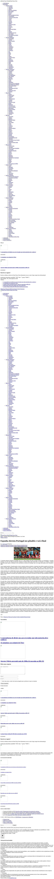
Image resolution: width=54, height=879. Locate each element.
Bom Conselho (11, 41)
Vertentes (10, 91)
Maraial (10, 129)
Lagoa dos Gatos (11, 24)
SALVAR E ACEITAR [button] (5, 876)
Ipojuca (10, 154)
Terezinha (10, 65)
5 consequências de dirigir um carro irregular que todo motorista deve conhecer (18, 252)
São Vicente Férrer (12, 85)
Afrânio (10, 229)
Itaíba (9, 52)
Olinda (9, 160)
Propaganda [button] (3, 863)
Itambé (9, 103)
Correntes (10, 49)
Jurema (9, 56)
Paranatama (10, 61)
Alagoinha (10, 8)
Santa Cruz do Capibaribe (13, 83)
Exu (9, 188)
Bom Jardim (11, 70)
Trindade (10, 196)
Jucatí (9, 54)
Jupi (9, 55)
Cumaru (10, 72)
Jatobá (9, 181)
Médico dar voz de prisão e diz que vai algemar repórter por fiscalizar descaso (28, 813)
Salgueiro (10, 169)
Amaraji (10, 117)
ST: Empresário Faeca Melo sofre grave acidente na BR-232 (18, 814)
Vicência (10, 114)
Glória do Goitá (11, 102)
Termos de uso (6, 819)
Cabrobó (10, 230)
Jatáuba (10, 23)
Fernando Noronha (12, 150)
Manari (9, 204)
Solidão (10, 223)
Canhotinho (10, 46)
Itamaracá (10, 155)
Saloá (9, 63)
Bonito (9, 13)
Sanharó (10, 31)
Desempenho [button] (3, 853)
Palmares (10, 130)
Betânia (10, 200)
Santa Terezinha (11, 220)
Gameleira (10, 125)
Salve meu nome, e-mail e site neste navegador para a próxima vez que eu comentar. (19, 681)
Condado (10, 100)
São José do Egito (12, 221)
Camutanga (10, 96)
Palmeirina (10, 59)
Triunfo (10, 226)
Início (2, 536)
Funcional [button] (3, 848)
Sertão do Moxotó (9, 197)
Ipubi (9, 190)
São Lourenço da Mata (13, 163)
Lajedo (9, 58)
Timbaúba (10, 111)
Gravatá (10, 21)
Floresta (10, 179)
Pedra (9, 62)
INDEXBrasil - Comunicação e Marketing (24, 817)
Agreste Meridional (10, 37)
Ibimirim (10, 202)
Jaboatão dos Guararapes (13, 157)
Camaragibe (10, 149)
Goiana (9, 151)
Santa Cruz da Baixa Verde (14, 219)
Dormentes (10, 232)
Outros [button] (2, 868)
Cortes (9, 123)
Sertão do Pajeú (9, 207)
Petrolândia (10, 182)
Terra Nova (10, 173)
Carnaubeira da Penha (13, 177)
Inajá (9, 203)
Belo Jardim (10, 11)
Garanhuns (10, 50)
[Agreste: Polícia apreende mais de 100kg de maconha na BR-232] (4, 265)
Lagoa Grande (11, 233)
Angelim (10, 39)
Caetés (9, 44)
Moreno (10, 158)
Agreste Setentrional (10, 69)
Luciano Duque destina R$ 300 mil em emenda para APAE (15, 286)
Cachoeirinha (11, 16)
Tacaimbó (10, 36)
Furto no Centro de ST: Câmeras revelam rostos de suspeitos (27, 812)
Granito (10, 189)
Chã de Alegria (11, 98)
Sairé (9, 30)
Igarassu (10, 153)
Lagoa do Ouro (11, 57)
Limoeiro (10, 77)
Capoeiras (10, 48)
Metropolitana (9, 144)
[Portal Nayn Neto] (9, 290)
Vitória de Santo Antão (13, 142)
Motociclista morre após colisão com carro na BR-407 (14, 285)
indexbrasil (5, 544)
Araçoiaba (10, 147)
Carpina (10, 97)
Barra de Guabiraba (12, 10)
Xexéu (9, 143)
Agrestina (10, 6)
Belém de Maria (11, 120)
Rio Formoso (11, 136)
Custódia (10, 201)
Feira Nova (10, 74)
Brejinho (10, 209)
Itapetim (10, 216)
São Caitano (11, 34)
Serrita (9, 171)
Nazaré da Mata (11, 109)
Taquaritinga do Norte (13, 88)
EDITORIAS (6, 3)
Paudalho (10, 110)
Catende (10, 121)
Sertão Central (9, 164)
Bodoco (10, 187)
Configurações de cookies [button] (6, 833)
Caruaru (10, 18)
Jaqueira (10, 127)
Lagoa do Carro (11, 105)
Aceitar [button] (13, 833)
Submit (14, 825)
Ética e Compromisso (7, 821)
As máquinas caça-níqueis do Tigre (8, 257)
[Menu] (1, 291)
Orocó (9, 234)
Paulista (10, 161)
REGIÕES (5, 4)
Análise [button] (2, 858)
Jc (3, 814)
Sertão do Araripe (9, 184)
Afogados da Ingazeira (13, 208)
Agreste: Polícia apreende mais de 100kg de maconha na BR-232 (15, 267)
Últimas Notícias (4, 537)
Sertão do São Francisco (11, 228)
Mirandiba (10, 167)
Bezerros (10, 12)
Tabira (9, 224)
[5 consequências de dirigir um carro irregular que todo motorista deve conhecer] (4, 249)
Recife (9, 162)
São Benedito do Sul (12, 137)
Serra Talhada (11, 222)
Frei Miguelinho (11, 75)
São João (10, 64)
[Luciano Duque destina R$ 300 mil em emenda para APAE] (4, 731)
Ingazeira (10, 215)
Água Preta (10, 116)
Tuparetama (10, 227)
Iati (9, 51)
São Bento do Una (12, 32)
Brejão (9, 42)
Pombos (10, 131)
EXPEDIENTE (6, 239)
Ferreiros (10, 101)
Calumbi (10, 210)
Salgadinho (10, 82)
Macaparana (11, 108)
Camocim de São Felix (13, 17)
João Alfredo (11, 76)
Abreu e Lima (11, 146)
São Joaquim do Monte (13, 35)
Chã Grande (11, 122)
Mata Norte (8, 92)
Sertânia (10, 206)
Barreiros (10, 118)
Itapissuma (10, 156)
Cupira (9, 19)
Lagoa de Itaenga (12, 107)
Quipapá (10, 134)
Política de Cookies (7, 820)
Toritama (10, 89)
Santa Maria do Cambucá (13, 84)
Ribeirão (10, 135)
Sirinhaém (10, 138)
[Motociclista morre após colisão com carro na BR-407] (4, 720)
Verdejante (10, 174)
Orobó (9, 79)
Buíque (9, 43)
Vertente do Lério (12, 90)
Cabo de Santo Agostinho (13, 148)
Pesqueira (10, 26)
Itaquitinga (10, 104)
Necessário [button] (3, 871)
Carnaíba (10, 212)
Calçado (10, 45)
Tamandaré (10, 141)
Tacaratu (10, 183)
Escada (9, 124)
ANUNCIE (5, 237)
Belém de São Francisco (13, 176)
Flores (9, 213)
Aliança (10, 94)
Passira (9, 81)
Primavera (10, 133)
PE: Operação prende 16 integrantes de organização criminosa (26, 811)
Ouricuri (10, 193)
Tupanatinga (11, 67)
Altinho (10, 9)
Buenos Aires (11, 95)
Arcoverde (10, 199)
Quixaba (10, 217)
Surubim (10, 87)
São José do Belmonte (13, 170)
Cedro (9, 166)
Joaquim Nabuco (11, 128)
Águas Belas (11, 38)
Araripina (10, 186)
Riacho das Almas (12, 29)
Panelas (10, 25)
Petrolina (10, 235)
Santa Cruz (10, 194)
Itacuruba (10, 180)
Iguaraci (10, 214)
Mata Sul (8, 115)
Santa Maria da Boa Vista (13, 236)
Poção (9, 28)
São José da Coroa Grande (13, 140)
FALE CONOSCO (7, 240)
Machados (10, 78)
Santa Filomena (11, 195)
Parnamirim (10, 168)
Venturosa (10, 68)
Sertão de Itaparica (10, 175)
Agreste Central (9, 5)
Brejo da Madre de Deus (13, 15)
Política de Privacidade (8, 822)
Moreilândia (10, 191)
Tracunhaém (11, 113)
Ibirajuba (10, 22)
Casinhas (10, 71)
